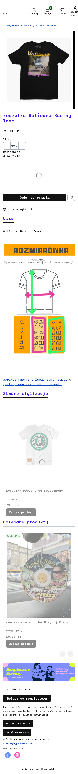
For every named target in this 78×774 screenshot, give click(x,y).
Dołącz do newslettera (27, 698)
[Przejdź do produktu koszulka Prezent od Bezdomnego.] (39, 444)
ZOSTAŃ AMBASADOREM (17, 732)
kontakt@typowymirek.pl (17, 744)
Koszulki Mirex (48, 25)
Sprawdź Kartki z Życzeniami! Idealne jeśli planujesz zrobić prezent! (37, 381)
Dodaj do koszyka (34, 197)
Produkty (28, 25)
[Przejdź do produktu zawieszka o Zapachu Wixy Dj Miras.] (39, 575)
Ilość (7, 139)
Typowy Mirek (11, 25)
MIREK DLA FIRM (18, 723)
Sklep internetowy (35, 769)
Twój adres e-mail (17, 689)
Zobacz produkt (21, 512)
